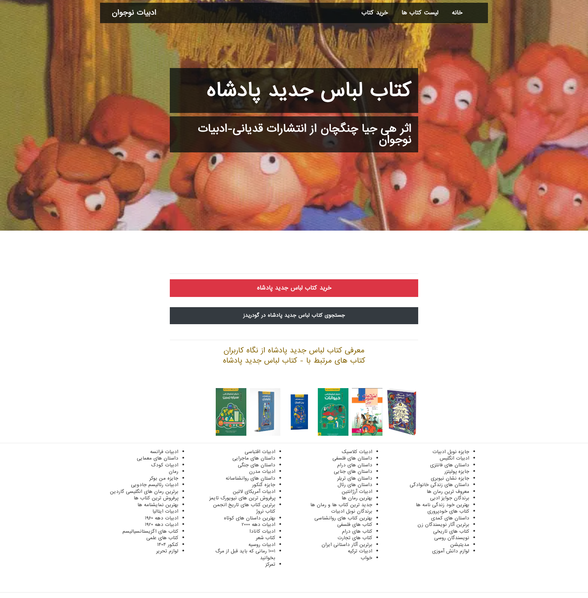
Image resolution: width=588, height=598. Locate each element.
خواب (366, 558)
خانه (457, 12)
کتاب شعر (265, 538)
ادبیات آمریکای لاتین (254, 491)
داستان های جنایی (353, 471)
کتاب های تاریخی (451, 531)
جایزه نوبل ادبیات (450, 451)
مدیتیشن (459, 544)
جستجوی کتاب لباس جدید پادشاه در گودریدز (294, 315)
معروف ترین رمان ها (448, 491)
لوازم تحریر (167, 551)
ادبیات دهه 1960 (161, 518)
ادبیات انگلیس (454, 458)
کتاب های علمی (162, 538)
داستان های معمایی (157, 458)
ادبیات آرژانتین (357, 491)
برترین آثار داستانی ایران (347, 544)
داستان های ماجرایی (253, 458)
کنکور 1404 (167, 544)
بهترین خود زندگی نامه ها (442, 505)
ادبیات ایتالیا (165, 511)
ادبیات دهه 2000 (258, 524)
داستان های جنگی (256, 465)
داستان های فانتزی (449, 465)
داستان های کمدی (450, 518)
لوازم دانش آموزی (450, 551)
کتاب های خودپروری (448, 511)
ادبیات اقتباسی (260, 451)
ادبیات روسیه (261, 544)
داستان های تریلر (354, 478)
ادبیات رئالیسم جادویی (154, 484)
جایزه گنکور (263, 484)
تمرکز (270, 564)
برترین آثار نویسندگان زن (443, 524)
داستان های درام (354, 465)
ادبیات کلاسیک (357, 451)
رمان (173, 471)
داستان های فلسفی (352, 458)
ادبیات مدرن (262, 471)
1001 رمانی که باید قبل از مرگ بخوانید (245, 554)
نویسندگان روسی (451, 538)
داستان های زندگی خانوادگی (439, 484)
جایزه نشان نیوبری (450, 478)
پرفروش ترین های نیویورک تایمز (242, 498)
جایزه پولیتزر (456, 471)
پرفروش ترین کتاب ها (156, 498)
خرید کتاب (374, 12)
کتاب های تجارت (355, 538)
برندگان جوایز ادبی (449, 498)
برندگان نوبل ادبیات (351, 511)
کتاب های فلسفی (354, 524)
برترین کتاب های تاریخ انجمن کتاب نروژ (244, 508)
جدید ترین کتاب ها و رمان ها (341, 505)
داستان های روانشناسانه (250, 478)
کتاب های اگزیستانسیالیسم (150, 531)
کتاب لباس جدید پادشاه (309, 90)
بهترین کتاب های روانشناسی (343, 518)
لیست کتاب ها (420, 12)
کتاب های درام (357, 531)
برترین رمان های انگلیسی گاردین (144, 491)
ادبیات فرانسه (164, 451)
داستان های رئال (355, 484)
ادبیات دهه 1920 (161, 524)
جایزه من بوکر (163, 478)
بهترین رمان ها (357, 498)
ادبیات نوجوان (134, 12)
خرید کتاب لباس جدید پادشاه (294, 288)
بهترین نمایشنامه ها (157, 505)
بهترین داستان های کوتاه (249, 518)
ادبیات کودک (164, 465)
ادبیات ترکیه (360, 551)
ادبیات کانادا (262, 531)
